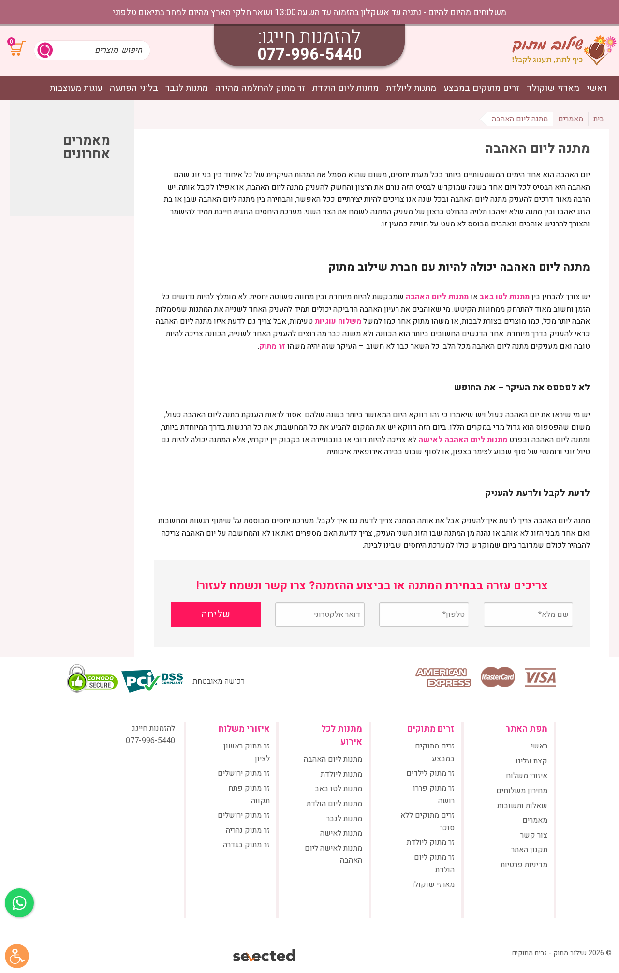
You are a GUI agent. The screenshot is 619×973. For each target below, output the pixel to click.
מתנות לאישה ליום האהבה (333, 854)
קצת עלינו (531, 761)
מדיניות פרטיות (524, 864)
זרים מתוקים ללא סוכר (427, 821)
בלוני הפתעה (134, 88)
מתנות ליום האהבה (333, 759)
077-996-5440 (309, 54)
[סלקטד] (264, 956)
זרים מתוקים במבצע (481, 88)
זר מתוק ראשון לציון (246, 752)
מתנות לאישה (341, 833)
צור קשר (533, 835)
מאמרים (534, 820)
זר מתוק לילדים (430, 773)
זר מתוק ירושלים (244, 773)
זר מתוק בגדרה (246, 845)
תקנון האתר (529, 849)
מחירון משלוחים (521, 790)
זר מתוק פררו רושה (434, 794)
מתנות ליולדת (411, 88)
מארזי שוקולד (553, 88)
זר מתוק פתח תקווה (249, 794)
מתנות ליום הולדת (345, 88)
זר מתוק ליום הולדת (434, 864)
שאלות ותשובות (522, 805)
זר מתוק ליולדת (431, 842)
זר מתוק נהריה (248, 830)
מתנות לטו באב (338, 788)
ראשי (597, 88)
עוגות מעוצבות (76, 88)
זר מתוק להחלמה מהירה (260, 88)
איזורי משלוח (526, 775)
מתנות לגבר (186, 88)
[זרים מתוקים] (564, 50)
